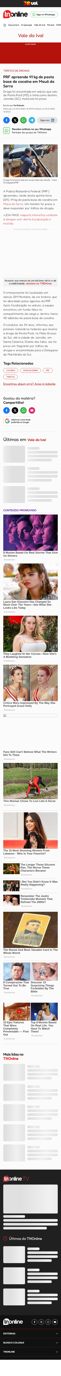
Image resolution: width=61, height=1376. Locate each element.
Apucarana (13, 24)
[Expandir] (57, 1351)
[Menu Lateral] (4, 25)
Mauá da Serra (13, 204)
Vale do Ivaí (39, 24)
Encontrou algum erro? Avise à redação (29, 383)
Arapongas (26, 24)
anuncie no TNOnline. (39, 283)
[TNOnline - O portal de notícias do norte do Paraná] (15, 14)
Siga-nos (44, 120)
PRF (48, 370)
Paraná (50, 24)
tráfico (10, 377)
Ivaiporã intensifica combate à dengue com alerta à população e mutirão (30, 219)
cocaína (10, 370)
